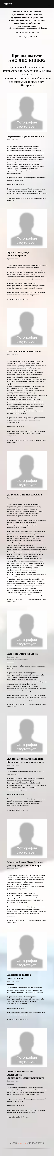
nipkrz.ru (22, 1143)
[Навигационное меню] (49, 4)
